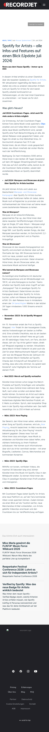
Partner (13, 699)
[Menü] (44, 5)
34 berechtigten (19, 303)
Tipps (9, 40)
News (4, 40)
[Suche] (39, 5)
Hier (13, 327)
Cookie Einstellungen (15, 704)
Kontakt (32, 704)
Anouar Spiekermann (23, 40)
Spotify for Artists (38, 80)
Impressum (25, 708)
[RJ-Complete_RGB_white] (20, 5)
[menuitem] (39, 5)
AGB (13, 708)
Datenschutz (27, 699)
